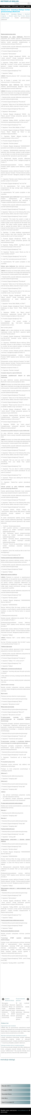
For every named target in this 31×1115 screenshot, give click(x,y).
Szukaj (28, 6)
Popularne (15, 6)
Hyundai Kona (6, 1094)
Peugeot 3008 (7, 1090)
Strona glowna (6, 6)
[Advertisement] (15, 27)
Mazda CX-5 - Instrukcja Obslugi (12, 14)
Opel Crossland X (8, 1102)
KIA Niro (4, 1098)
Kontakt (22, 6)
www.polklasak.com (22, 1110)
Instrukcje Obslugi (10, 1)
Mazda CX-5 (6, 1086)
